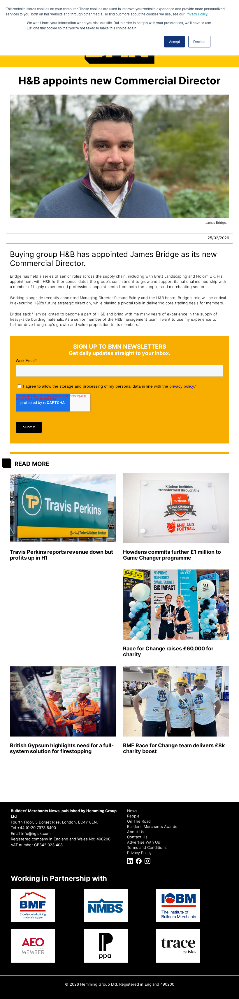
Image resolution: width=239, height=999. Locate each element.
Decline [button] (199, 41)
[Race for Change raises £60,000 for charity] (176, 604)
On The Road (139, 821)
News (132, 810)
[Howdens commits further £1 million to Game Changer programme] (176, 508)
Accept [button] (174, 41)
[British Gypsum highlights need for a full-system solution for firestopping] (63, 701)
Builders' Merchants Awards (152, 826)
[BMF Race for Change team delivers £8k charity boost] (176, 701)
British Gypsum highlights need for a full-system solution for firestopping (62, 748)
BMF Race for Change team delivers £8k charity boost (174, 748)
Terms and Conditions (147, 847)
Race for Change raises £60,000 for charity (168, 651)
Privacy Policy (196, 13)
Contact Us (137, 837)
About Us (135, 831)
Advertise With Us (143, 842)
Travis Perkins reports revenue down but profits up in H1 (61, 555)
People (133, 816)
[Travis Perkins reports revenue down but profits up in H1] (63, 508)
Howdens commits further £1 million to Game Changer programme (172, 555)
